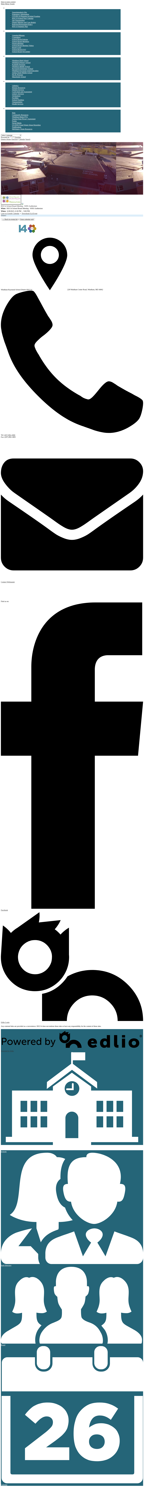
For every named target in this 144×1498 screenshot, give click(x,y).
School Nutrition (18, 100)
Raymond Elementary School (22, 69)
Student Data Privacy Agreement (23, 119)
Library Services (18, 94)
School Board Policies (20, 39)
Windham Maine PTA (20, 117)
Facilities (15, 98)
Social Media (16, 123)
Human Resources (18, 88)
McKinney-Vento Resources (22, 129)
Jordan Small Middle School (22, 73)
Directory (14, 139)
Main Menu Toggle (8, 4)
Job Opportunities (18, 20)
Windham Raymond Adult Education (25, 71)
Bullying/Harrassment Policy (22, 24)
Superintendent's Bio (19, 12)
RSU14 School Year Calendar (22, 18)
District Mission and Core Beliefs (24, 22)
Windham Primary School (21, 63)
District (3, 215)
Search (27, 139)
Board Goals (16, 48)
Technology (16, 96)
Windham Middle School (21, 67)
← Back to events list (10, 219)
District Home (6, 139)
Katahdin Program (18, 65)
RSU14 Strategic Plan (20, 26)
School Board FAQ (19, 50)
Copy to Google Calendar (10, 213)
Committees (16, 37)
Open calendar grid (27, 219)
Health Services (17, 104)
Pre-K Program (17, 75)
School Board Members (20, 41)
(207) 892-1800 (9, 435)
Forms (14, 121)
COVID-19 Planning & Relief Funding (26, 16)
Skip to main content (8, 2)
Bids (13, 113)
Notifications (16, 127)
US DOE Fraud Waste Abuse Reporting (26, 125)
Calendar (22, 139)
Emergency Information (20, 14)
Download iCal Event (29, 213)
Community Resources (20, 115)
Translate (17, 137)
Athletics (15, 86)
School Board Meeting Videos (23, 46)
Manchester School (19, 77)
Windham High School (20, 61)
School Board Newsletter (21, 52)
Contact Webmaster (8, 582)
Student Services (18, 90)
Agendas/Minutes (18, 35)
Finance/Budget (17, 44)
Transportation (17, 102)
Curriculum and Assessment (22, 92)
